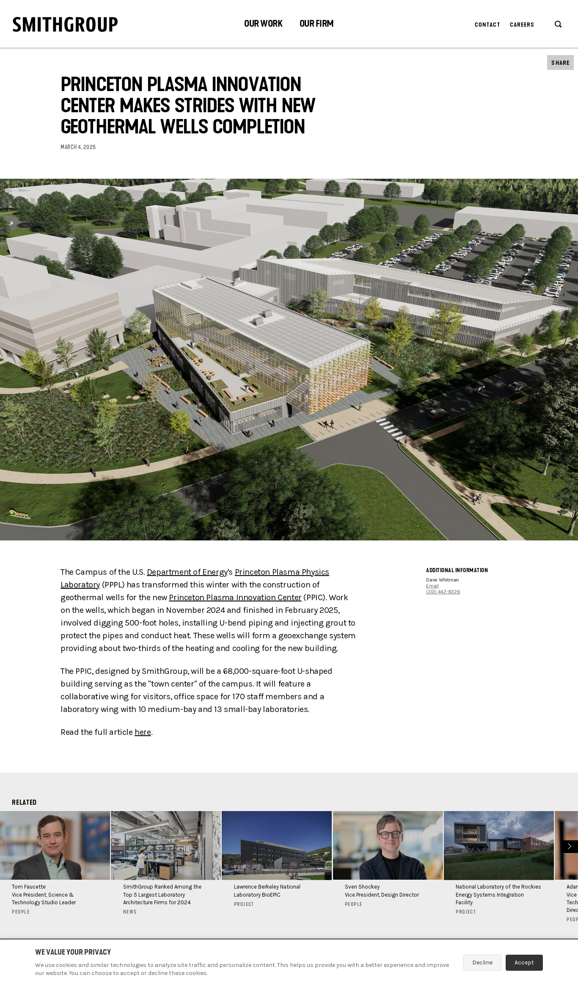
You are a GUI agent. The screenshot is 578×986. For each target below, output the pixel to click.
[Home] (65, 24)
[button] (263, 25)
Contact (487, 24)
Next (568, 845)
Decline (482, 962)
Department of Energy (187, 572)
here (143, 732)
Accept (524, 962)
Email (432, 586)
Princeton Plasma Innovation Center (235, 597)
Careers (522, 24)
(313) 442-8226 (443, 592)
